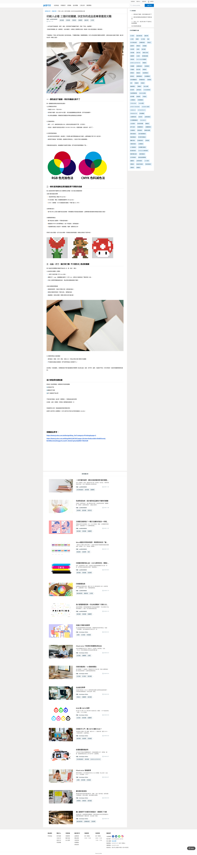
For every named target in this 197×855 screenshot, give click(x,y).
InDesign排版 (142, 93)
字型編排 (132, 69)
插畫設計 (132, 160)
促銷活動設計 (142, 154)
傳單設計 (138, 45)
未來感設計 (132, 130)
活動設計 (132, 167)
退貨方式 (59, 840)
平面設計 (144, 96)
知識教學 (80, 20)
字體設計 (139, 86)
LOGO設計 (147, 160)
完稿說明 (136, 83)
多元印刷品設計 (80, 489)
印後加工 (78, 697)
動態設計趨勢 (147, 130)
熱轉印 (137, 39)
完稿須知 (68, 836)
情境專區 (88, 5)
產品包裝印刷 (79, 593)
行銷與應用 (147, 66)
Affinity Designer (135, 106)
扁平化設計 (132, 127)
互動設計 (143, 83)
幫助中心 (138, 1)
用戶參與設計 (133, 157)
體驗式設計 (132, 140)
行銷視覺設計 (140, 100)
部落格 (69, 5)
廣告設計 (132, 76)
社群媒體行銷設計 (142, 147)
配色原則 (78, 551)
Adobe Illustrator (95, 759)
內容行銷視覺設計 (142, 133)
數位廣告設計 (133, 150)
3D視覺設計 (132, 100)
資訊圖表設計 (142, 79)
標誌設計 (138, 72)
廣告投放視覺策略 (142, 157)
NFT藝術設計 (133, 147)
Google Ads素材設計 (143, 150)
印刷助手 (63, 5)
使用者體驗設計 (133, 79)
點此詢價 (114, 841)
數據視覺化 (132, 86)
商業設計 (144, 69)
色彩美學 (78, 510)
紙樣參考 (132, 45)
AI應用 (78, 634)
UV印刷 (92, 20)
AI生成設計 (132, 123)
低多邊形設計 (140, 140)
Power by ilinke (98, 853)
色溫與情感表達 (133, 93)
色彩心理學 (146, 86)
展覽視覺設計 (139, 76)
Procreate (143, 120)
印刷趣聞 (132, 66)
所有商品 (50, 836)
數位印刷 (138, 69)
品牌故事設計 (147, 116)
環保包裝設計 (133, 133)
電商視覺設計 (133, 137)
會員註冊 (144, 1)
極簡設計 (147, 123)
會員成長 (76, 844)
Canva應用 (141, 103)
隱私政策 (76, 838)
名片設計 (84, 676)
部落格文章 (47, 11)
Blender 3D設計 (145, 106)
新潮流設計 (139, 130)
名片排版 (83, 634)
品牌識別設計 (139, 66)
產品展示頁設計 (140, 164)
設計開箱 (75, 5)
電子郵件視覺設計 (142, 137)
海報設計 (144, 62)
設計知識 (62, 20)
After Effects (141, 110)
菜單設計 (132, 72)
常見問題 (59, 842)
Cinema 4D (132, 110)
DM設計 (138, 56)
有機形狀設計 (133, 143)
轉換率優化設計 (133, 154)
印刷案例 (78, 800)
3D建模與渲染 (133, 116)
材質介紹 (89, 510)
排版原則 (138, 96)
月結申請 (76, 840)
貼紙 (148, 39)
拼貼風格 (147, 140)
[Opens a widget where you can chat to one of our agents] (191, 848)
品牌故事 (76, 836)
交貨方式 (59, 838)
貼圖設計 (138, 167)
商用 (89, 551)
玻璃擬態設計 (140, 127)
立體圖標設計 (148, 127)
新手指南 (59, 836)
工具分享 (82, 5)
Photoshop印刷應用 (141, 59)
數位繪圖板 (142, 113)
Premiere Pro (133, 113)
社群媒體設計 (147, 76)
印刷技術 (74, 20)
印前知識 (68, 20)
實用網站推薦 (145, 56)
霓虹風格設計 (148, 164)
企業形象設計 (139, 160)
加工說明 (68, 840)
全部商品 (56, 5)
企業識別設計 (87, 821)
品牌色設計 (139, 89)
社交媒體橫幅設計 (134, 120)
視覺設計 (132, 164)
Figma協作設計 (147, 89)
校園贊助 (76, 842)
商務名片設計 (145, 52)
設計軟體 (132, 96)
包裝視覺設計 (145, 72)
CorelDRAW (133, 103)
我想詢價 (133, 1)
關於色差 (68, 838)
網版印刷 (54, 11)
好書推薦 (144, 45)
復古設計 (140, 116)
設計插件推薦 (140, 123)
